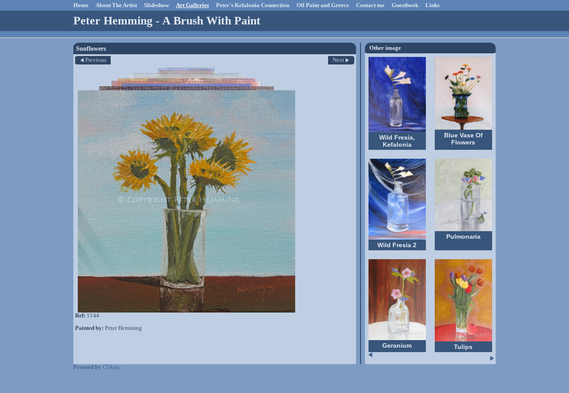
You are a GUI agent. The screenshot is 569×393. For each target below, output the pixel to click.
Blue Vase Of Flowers (463, 139)
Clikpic (112, 367)
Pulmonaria (463, 236)
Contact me (370, 5)
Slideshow (156, 5)
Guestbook (405, 5)
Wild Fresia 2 (397, 245)
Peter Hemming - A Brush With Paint (166, 20)
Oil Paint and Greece (323, 5)
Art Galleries (192, 5)
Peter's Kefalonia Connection (252, 5)
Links (432, 5)
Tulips (463, 346)
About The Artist (116, 5)
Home (80, 5)
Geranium (397, 345)
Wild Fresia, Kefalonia (397, 141)
